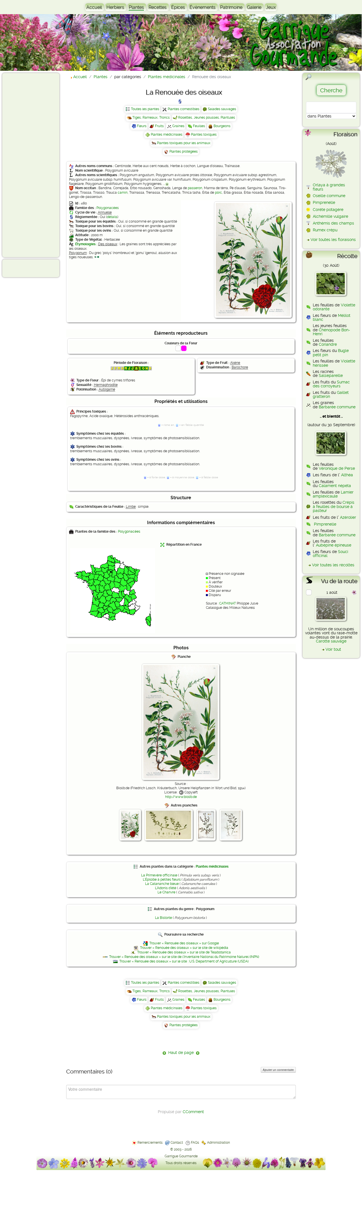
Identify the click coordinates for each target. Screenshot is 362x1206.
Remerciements (150, 1143)
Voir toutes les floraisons (333, 239)
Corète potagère (328, 209)
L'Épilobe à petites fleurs (162, 879)
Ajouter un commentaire (278, 1070)
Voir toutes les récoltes (333, 565)
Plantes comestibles (183, 109)
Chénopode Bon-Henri (331, 332)
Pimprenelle (324, 202)
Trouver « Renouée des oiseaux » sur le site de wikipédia (184, 948)
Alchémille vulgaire (330, 216)
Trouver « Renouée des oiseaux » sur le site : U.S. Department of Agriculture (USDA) (184, 961)
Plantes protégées (183, 151)
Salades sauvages (222, 109)
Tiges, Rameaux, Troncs (151, 117)
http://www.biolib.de (181, 797)
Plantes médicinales (166, 134)
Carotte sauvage (331, 641)
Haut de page (181, 1052)
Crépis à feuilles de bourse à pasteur (333, 506)
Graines (178, 126)
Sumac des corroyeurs (331, 384)
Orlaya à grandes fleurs (329, 187)
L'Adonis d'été (165, 888)
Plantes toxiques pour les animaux (183, 143)
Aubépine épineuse (333, 545)
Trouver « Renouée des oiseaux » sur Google (184, 943)
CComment (193, 1111)
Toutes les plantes (145, 109)
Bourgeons (222, 126)
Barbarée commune (337, 407)
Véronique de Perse (337, 468)
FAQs (195, 1143)
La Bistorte (163, 918)
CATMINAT (227, 603)
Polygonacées (107, 208)
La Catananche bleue (162, 884)
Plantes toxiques (204, 134)
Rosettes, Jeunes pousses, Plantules (206, 117)
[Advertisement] (27, 165)
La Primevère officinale (159, 875)
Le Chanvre (166, 892)
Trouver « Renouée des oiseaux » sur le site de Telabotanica (184, 952)
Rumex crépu (325, 230)
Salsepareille (331, 375)
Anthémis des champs (333, 223)
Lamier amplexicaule (333, 494)
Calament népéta (335, 485)
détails (112, 217)
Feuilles (199, 126)
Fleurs (141, 126)
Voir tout (333, 649)
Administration (218, 1143)
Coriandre (328, 344)
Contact (177, 1143)
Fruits (159, 126)
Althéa (347, 475)
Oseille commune (329, 195)
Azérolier (348, 517)
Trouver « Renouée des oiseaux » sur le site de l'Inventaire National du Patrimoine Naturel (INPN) (184, 957)
